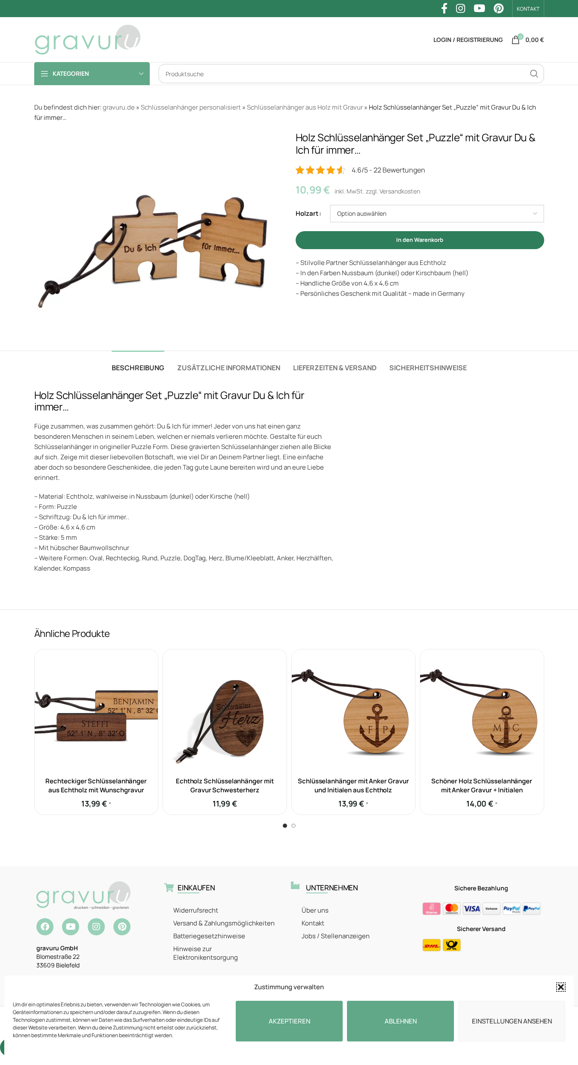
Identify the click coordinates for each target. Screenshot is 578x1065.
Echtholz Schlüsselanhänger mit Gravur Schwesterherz (225, 785)
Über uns (315, 910)
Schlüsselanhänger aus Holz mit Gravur (305, 107)
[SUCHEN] (534, 73)
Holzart (307, 213)
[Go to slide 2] (293, 826)
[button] (561, 987)
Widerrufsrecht (195, 910)
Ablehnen (401, 1021)
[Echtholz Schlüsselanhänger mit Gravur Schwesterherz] (225, 711)
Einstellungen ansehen (512, 1021)
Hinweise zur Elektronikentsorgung (205, 953)
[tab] (138, 364)
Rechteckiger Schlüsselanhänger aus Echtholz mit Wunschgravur (96, 785)
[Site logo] (87, 39)
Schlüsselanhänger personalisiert (191, 107)
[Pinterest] (121, 926)
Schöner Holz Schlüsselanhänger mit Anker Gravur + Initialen (481, 785)
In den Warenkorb (419, 240)
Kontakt (313, 923)
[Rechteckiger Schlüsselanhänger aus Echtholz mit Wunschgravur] (96, 711)
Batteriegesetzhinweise (209, 935)
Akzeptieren (289, 1021)
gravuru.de (119, 107)
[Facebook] (44, 926)
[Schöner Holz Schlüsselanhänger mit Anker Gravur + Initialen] (482, 711)
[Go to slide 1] (285, 826)
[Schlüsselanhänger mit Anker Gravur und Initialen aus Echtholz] (353, 711)
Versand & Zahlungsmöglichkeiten (224, 923)
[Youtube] (70, 926)
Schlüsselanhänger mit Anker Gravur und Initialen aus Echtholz (353, 785)
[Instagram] (96, 926)
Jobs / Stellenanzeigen (336, 935)
